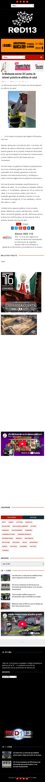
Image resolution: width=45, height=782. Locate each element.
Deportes (28, 522)
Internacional (7, 538)
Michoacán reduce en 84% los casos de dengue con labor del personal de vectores (27, 604)
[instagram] (24, 2)
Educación (6, 526)
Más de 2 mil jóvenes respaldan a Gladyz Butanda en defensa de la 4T (21, 659)
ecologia (13, 546)
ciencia (4, 546)
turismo (5, 550)
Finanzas (5, 530)
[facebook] (20, 2)
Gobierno (28, 530)
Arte (4, 522)
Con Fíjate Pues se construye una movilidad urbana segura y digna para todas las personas (27, 576)
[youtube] (27, 2)
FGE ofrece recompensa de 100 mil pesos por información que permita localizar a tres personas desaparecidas (27, 586)
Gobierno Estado (8, 534)
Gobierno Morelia (24, 534)
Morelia (19, 538)
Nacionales (29, 538)
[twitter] (17, 2)
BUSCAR (33, 517)
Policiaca (16, 542)
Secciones (12, 517)
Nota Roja (6, 542)
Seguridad (33, 542)
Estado (33, 526)
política (33, 546)
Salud (26, 81)
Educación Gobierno (20, 526)
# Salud (25, 224)
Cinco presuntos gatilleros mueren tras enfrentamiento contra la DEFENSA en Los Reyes (26, 595)
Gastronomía (17, 530)
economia (23, 546)
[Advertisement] (22, 359)
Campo (10, 522)
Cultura (19, 522)
